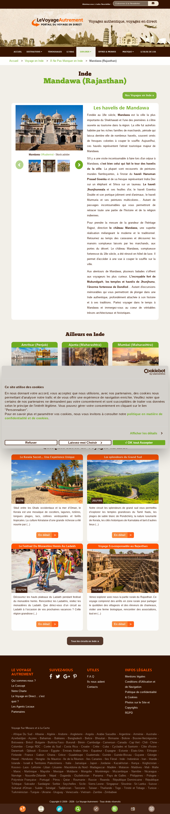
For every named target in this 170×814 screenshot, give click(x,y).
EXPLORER (85, 52)
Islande (15, 763)
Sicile (82, 784)
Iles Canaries (94, 759)
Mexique (58, 771)
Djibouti (31, 750)
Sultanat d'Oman (21, 788)
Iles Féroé (111, 759)
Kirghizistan (149, 763)
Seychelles (69, 784)
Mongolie (86, 771)
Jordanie (105, 763)
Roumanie (79, 779)
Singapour (112, 784)
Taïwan (93, 788)
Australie (151, 734)
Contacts (92, 687)
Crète (96, 746)
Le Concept (18, 685)
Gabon (40, 754)
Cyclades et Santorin (125, 746)
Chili (145, 742)
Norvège (16, 775)
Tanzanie (79, 788)
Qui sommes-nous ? (23, 680)
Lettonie (36, 767)
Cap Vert (134, 742)
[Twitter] (58, 677)
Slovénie (126, 784)
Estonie (123, 750)
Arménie (138, 734)
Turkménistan (19, 792)
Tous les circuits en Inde (85, 641)
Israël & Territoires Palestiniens (42, 763)
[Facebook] (51, 677)
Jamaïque (80, 763)
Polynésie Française (23, 779)
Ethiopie (152, 750)
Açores (32, 738)
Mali (146, 767)
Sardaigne (44, 784)
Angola (89, 734)
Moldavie (72, 771)
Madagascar (97, 767)
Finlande (16, 754)
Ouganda (65, 775)
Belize (88, 738)
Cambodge (93, 742)
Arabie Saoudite (106, 734)
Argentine (124, 734)
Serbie (56, 784)
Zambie (97, 792)
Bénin (81, 742)
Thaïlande (106, 788)
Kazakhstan (121, 763)
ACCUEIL (18, 52)
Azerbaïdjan (18, 738)
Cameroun (109, 742)
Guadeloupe (76, 754)
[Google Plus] (67, 677)
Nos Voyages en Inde (139, 95)
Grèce (62, 754)
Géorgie (152, 754)
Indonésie (133, 759)
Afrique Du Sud (22, 734)
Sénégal (50, 788)
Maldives (136, 767)
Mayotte (45, 771)
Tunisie (152, 788)
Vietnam (86, 792)
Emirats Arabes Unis (75, 750)
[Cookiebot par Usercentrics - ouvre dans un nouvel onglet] (147, 372)
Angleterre (76, 734)
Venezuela (72, 792)
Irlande (153, 759)
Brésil (29, 742)
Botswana (17, 742)
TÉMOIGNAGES (55, 52)
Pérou (56, 779)
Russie (92, 779)
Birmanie (113, 738)
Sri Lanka (140, 784)
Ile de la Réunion (73, 759)
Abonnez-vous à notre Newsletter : (97, 4)
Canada (122, 742)
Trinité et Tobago (134, 788)
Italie (68, 763)
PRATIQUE (127, 52)
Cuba (106, 746)
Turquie (34, 792)
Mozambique (120, 771)
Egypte (55, 750)
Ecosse (43, 750)
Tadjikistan (64, 788)
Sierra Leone (96, 784)
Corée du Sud (52, 746)
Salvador (29, 784)
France (29, 754)
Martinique (30, 771)
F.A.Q (90, 676)
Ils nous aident (96, 681)
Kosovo (16, 767)
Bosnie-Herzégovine (145, 738)
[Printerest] (75, 677)
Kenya (135, 763)
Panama (98, 775)
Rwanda (104, 779)
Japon (93, 763)
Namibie (136, 771)
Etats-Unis (137, 750)
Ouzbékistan (81, 775)
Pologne (151, 775)
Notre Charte (19, 691)
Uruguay (58, 792)
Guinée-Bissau (123, 754)
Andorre (62, 734)
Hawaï (15, 759)
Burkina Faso (56, 742)
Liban (47, 767)
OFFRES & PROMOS (107, 52)
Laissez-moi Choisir (82, 442)
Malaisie (124, 767)
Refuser (31, 442)
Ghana (51, 754)
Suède (38, 788)
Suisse (152, 784)
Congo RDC (33, 746)
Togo (118, 788)
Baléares (59, 738)
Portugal (45, 779)
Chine (153, 742)
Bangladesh (75, 738)
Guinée (106, 754)
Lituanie (57, 767)
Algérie (51, 734)
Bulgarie (40, 742)
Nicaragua (150, 771)
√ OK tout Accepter (139, 442)
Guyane (139, 754)
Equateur (96, 750)
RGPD (129, 712)
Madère (111, 767)
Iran (144, 759)
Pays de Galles (116, 775)
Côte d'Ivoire (149, 746)
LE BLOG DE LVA (148, 52)
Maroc (17, 771)
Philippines (136, 775)
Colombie (17, 746)
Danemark (17, 750)
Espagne (110, 750)
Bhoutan (100, 738)
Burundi (70, 742)
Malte (155, 767)
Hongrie (40, 759)
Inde (122, 759)
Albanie (39, 734)
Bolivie (126, 738)
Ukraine (46, 792)
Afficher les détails (143, 433)
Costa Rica (71, 746)
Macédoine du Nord (75, 767)
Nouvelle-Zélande (35, 775)
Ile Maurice (54, 759)
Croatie (85, 746)
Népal (52, 775)
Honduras (27, 759)
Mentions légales (135, 676)
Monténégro (102, 771)
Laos (26, 767)
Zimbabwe (110, 792)
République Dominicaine (127, 779)
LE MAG (70, 52)
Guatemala (92, 754)
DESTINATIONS (34, 52)
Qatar (66, 779)
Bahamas (45, 738)
